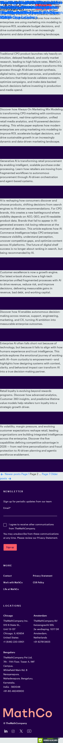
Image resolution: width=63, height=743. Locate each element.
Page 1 (25, 473)
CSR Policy (38, 582)
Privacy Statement (43, 575)
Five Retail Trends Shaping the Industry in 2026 (30, 5)
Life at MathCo (11, 589)
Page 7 (46, 473)
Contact (7, 575)
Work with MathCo (13, 582)
